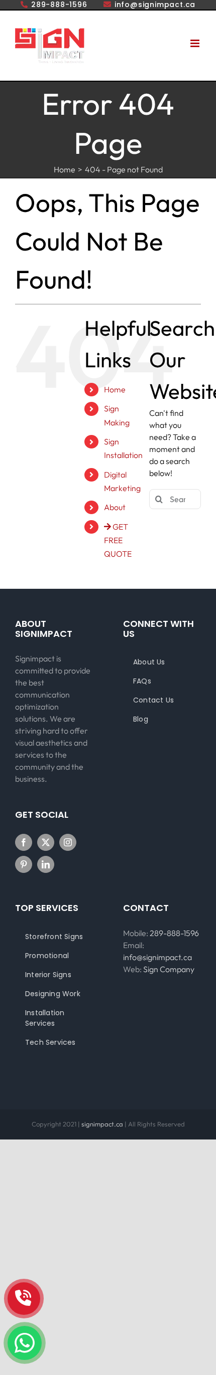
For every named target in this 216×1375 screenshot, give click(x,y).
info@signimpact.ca (157, 957)
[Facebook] (23, 842)
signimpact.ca (103, 1124)
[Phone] (24, 1298)
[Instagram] (67, 842)
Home (115, 389)
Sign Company (168, 969)
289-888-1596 (174, 933)
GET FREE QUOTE (118, 540)
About (115, 507)
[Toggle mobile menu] (195, 43)
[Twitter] (45, 842)
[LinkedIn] (45, 864)
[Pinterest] (23, 864)
